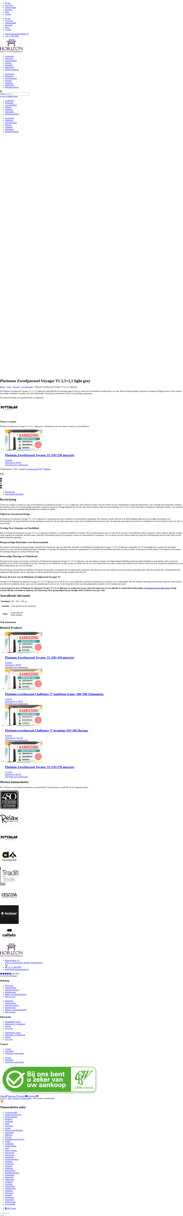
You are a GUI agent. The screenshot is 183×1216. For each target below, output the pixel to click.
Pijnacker (8, 1166)
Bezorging (9, 985)
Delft (7, 1124)
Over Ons (9, 5)
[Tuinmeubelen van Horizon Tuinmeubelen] (9, 827)
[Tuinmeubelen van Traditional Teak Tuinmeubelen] (9, 885)
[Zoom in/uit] (1, 1213)
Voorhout (8, 1184)
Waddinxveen (10, 1188)
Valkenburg (9, 1179)
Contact (8, 14)
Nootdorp (9, 1162)
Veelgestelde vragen (13, 1022)
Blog (7, 12)
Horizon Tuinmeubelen (22, 1098)
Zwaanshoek (10, 1204)
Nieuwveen (9, 1155)
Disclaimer (9, 1051)
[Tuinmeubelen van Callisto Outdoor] (9, 942)
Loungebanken (11, 61)
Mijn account (10, 997)
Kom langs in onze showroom (156, 588)
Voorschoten (10, 1186)
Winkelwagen (10, 992)
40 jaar (7, 3)
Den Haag (9, 1126)
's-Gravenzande (11, 1112)
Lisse (7, 1148)
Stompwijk (9, 1177)
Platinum (47, 469)
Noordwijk (9, 1157)
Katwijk (8, 1137)
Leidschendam (10, 1146)
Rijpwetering (10, 1171)
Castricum (9, 1121)
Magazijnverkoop (12, 70)
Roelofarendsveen (12, 1173)
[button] (91, 91)
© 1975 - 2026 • (6, 1098)
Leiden (7, 1141)
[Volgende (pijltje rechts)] (3, 1215)
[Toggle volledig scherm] (3, 1213)
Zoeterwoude (10, 1202)
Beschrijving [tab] (10, 492)
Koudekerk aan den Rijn (14, 1139)
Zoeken (3, 94)
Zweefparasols (27, 387)
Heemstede (9, 1133)
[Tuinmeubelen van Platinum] (9, 417)
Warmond (9, 1191)
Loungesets (9, 56)
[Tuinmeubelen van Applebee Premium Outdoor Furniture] (9, 866)
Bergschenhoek (11, 1117)
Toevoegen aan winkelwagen (16, 465)
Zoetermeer (9, 1200)
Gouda (7, 1128)
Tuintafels (9, 65)
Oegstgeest (9, 1164)
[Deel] (6, 1213)
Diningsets (9, 58)
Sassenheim (9, 1175)
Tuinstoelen (9, 67)
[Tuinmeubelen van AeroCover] (9, 923)
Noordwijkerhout (12, 1159)
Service (8, 1026)
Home (2, 387)
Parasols (8, 63)
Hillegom (8, 1135)
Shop (9, 387)
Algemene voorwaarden (14, 1053)
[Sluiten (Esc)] (8, 1213)
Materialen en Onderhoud (15, 1024)
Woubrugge (9, 1197)
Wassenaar (9, 1193)
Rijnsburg (9, 1168)
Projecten (8, 10)
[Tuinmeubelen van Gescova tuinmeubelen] (9, 904)
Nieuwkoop (9, 1153)
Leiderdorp (9, 1144)
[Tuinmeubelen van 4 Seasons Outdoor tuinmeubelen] (9, 808)
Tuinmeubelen (10, 7)
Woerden (8, 1195)
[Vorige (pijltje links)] (1, 1215)
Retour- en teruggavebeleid (15, 994)
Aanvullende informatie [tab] (14, 494)
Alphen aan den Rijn (13, 1115)
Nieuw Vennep (11, 1150)
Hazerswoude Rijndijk (14, 1130)
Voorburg (8, 1182)
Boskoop (8, 1119)
